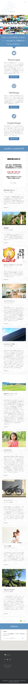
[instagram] (9, 659)
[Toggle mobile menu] (25, 2)
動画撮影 (6, 228)
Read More (6, 207)
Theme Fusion (16, 681)
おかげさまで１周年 (9, 344)
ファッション (12, 547)
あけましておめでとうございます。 (13, 265)
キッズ (11, 451)
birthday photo (8, 450)
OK (22, 638)
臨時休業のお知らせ (9, 190)
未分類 (11, 192)
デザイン (12, 302)
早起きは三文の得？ (9, 590)
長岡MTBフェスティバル (10, 393)
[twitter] (7, 659)
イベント (11, 266)
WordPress (11, 681)
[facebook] (5, 659)
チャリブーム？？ (9, 500)
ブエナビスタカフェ (9, 301)
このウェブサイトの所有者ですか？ (9, 638)
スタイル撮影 (7, 546)
